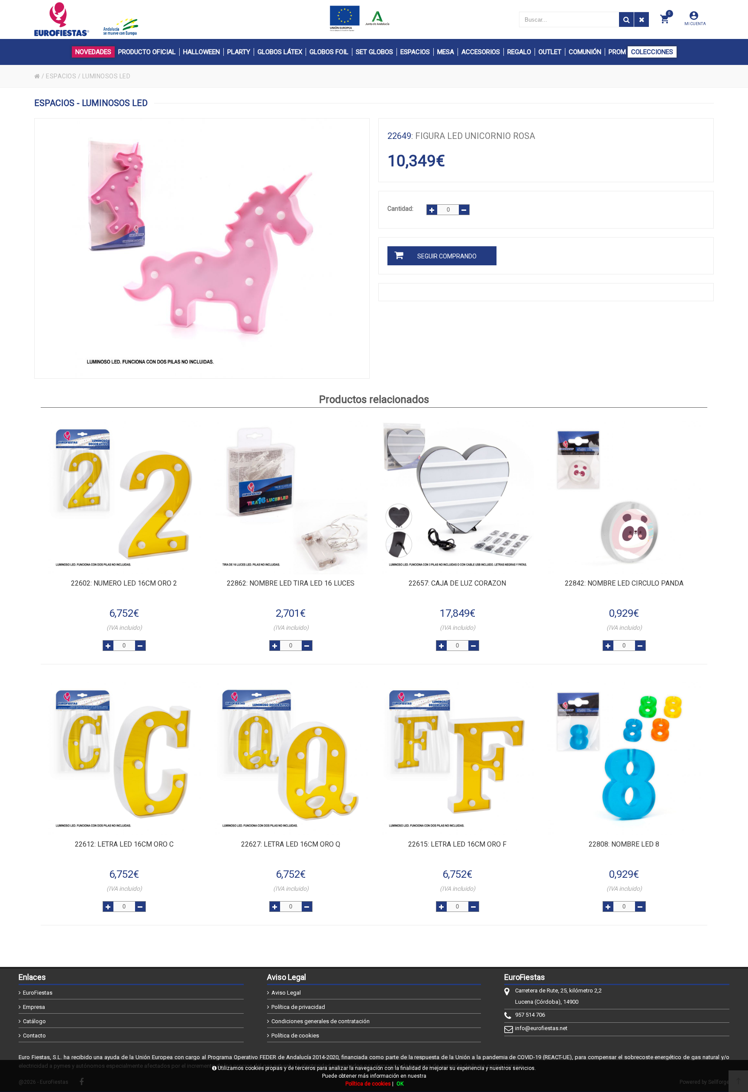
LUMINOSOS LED (106, 76)
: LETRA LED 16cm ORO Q (290, 844)
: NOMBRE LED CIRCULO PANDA (624, 583)
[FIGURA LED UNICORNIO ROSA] (202, 248)
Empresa (34, 1007)
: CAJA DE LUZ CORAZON (457, 583)
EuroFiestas (37, 992)
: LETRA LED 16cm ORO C (124, 844)
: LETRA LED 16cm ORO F (457, 844)
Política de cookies (295, 1035)
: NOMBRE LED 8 (624, 844)
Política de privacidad (298, 1007)
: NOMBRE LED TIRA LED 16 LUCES (291, 583)
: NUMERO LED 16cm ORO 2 (124, 583)
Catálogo (34, 1021)
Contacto (34, 1035)
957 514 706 (530, 1014)
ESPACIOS (61, 76)
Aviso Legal (286, 992)
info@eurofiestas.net (541, 1028)
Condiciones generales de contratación (320, 1021)
